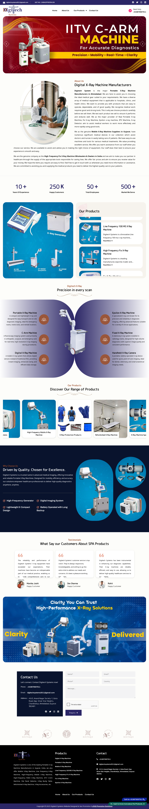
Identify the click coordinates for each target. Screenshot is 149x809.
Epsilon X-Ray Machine (63, 782)
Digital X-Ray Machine (63, 758)
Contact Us (93, 10)
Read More (107, 239)
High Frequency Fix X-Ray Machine (67, 774)
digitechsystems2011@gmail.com (17, 2)
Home (54, 10)
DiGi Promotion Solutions (102, 806)
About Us (65, 10)
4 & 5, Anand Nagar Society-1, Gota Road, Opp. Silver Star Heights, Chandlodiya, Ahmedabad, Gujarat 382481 (115, 771)
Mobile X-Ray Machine (63, 766)
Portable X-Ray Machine (63, 762)
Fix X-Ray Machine (61, 778)
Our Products (79, 10)
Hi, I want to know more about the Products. (126, 804)
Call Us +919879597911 (133, 799)
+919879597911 (139, 12)
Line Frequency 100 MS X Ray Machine (68, 770)
